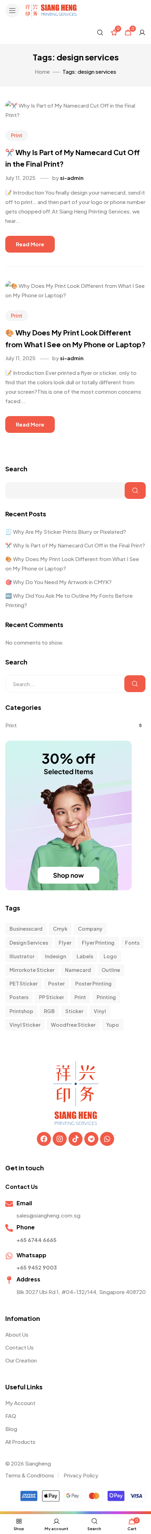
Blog (11, 1428)
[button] (12, 10)
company (90, 928)
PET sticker (23, 983)
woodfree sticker (73, 1025)
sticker (74, 1011)
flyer (65, 942)
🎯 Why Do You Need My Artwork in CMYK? (58, 582)
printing (106, 997)
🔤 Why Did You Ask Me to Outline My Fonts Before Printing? (69, 600)
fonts (132, 942)
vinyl (100, 1011)
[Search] (134, 683)
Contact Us (19, 1347)
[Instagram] (60, 1139)
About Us (16, 1334)
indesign (55, 956)
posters (18, 997)
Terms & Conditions (29, 1475)
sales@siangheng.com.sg (48, 1215)
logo (110, 956)
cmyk (60, 928)
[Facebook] (44, 1139)
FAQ (10, 1415)
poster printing (93, 983)
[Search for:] (75, 683)
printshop (21, 1011)
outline (110, 970)
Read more (30, 244)
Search (16, 469)
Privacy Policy (81, 1475)
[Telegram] (91, 1139)
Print (16, 135)
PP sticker (51, 997)
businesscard (25, 928)
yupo (112, 1025)
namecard (78, 970)
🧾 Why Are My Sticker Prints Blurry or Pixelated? (65, 531)
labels (85, 956)
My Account (20, 1402)
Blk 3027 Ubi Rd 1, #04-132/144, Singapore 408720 (81, 1291)
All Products (20, 1441)
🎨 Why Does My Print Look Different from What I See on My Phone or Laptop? (72, 563)
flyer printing (98, 942)
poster (56, 983)
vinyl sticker (24, 1025)
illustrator (21, 956)
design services (28, 942)
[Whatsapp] (107, 1139)
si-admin (72, 177)
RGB (49, 1011)
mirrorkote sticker (31, 970)
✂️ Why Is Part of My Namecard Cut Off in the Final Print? (75, 545)
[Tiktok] (75, 1139)
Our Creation (21, 1360)
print (80, 997)
